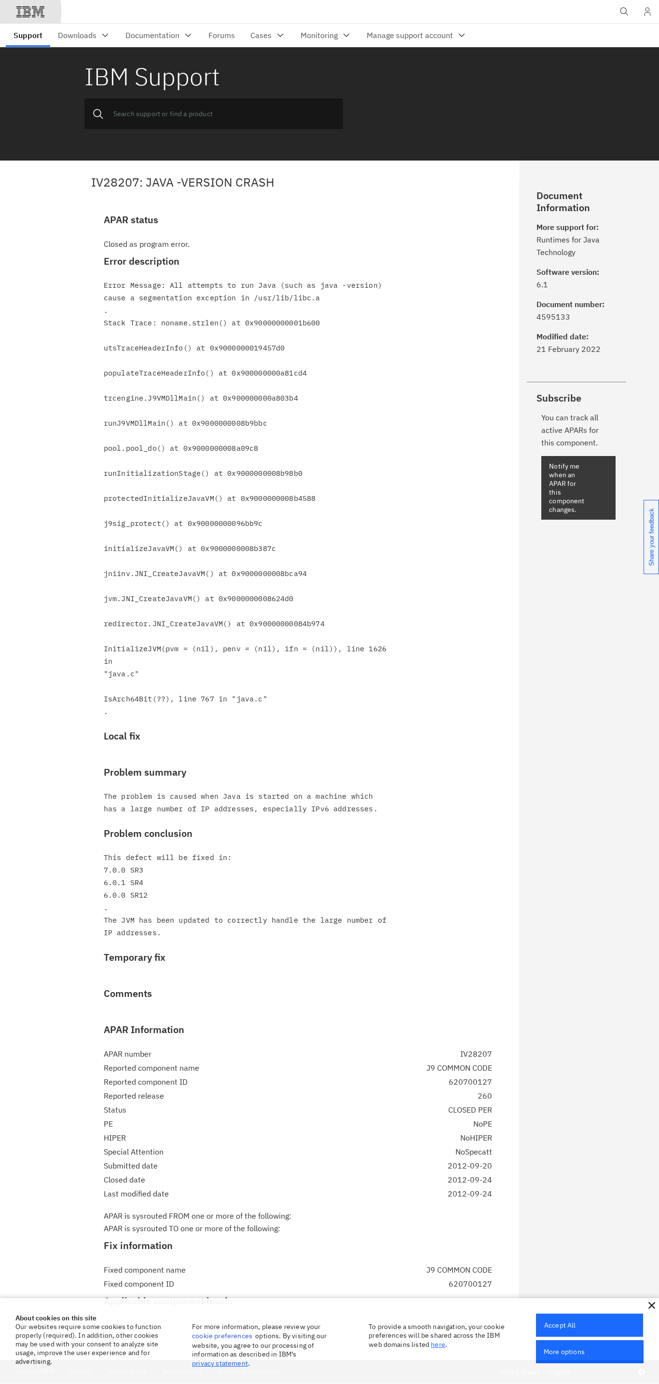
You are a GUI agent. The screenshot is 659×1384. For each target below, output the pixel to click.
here (438, 1344)
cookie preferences (222, 1335)
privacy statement (220, 1363)
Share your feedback (651, 537)
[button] (651, 1305)
